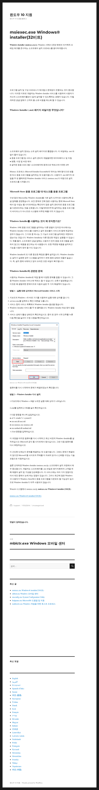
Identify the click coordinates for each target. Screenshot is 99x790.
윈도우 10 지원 (21, 15)
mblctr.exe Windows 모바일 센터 (25, 593)
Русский (15, 749)
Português (16, 746)
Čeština (15, 702)
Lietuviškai (16, 732)
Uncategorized (38, 505)
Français (15, 712)
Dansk (14, 705)
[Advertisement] (42, 70)
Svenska (15, 759)
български (16, 698)
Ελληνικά (16, 685)
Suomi (14, 692)
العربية (15, 681)
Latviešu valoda (18, 736)
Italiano (15, 725)
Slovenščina (16, 756)
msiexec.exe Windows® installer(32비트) (25, 495)
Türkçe (15, 763)
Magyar (15, 722)
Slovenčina (16, 752)
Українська (16, 766)
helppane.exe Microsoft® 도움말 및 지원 (28, 600)
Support (17, 505)
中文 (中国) (17, 769)
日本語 (15, 729)
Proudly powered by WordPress (32, 783)
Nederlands (16, 739)
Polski (14, 742)
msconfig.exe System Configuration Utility (28, 597)
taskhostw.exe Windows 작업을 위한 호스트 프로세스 (34, 603)
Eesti (14, 708)
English (15, 678)
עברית (14, 715)
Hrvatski (15, 719)
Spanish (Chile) (18, 688)
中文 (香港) (17, 695)
